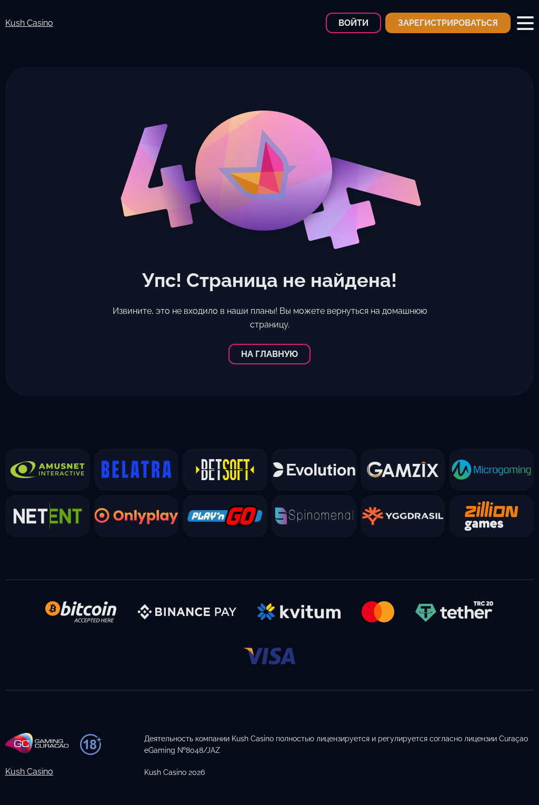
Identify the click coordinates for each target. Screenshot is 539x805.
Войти (353, 23)
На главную (269, 354)
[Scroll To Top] (505, 778)
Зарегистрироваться (448, 23)
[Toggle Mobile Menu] (525, 23)
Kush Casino (29, 23)
